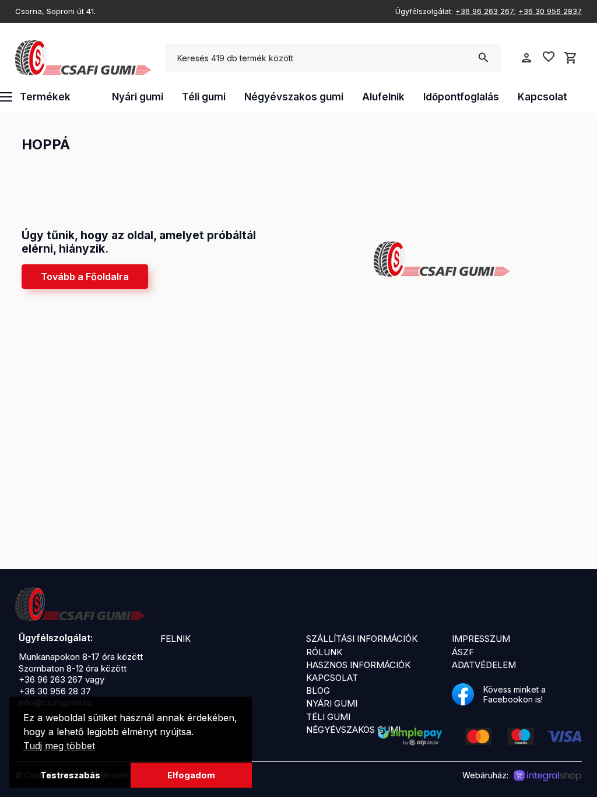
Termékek (45, 97)
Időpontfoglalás (461, 97)
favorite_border (549, 57)
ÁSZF (463, 652)
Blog (318, 690)
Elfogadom (191, 775)
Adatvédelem (484, 664)
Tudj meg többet (59, 745)
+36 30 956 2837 (550, 11)
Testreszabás (70, 775)
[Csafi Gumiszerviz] (80, 604)
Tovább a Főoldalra (85, 276)
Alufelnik (383, 97)
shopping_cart (571, 58)
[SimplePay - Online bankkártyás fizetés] (480, 742)
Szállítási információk (361, 638)
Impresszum (481, 638)
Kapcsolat (542, 97)
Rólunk (324, 652)
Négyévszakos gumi (293, 97)
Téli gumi (204, 97)
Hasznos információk (358, 664)
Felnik (175, 638)
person (526, 58)
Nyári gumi (137, 97)
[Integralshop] (547, 776)
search (483, 57)
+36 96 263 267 (484, 11)
